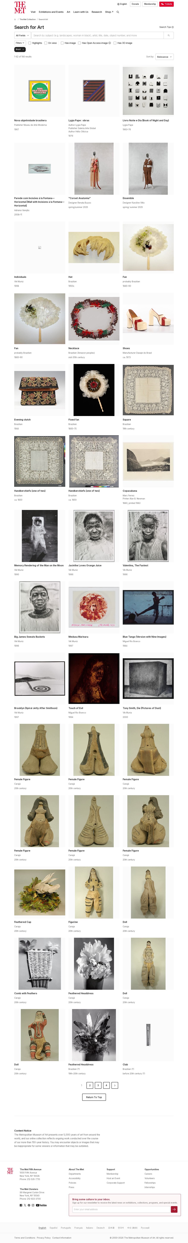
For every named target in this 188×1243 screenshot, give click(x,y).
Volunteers (150, 1178)
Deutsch (101, 1228)
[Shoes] (148, 319)
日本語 (111, 1228)
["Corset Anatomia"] (94, 169)
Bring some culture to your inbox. (91, 1199)
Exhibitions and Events (51, 12)
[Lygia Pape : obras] (94, 91)
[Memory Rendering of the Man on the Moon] (39, 536)
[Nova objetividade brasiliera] (39, 91)
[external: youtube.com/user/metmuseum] (41, 1205)
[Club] (148, 1035)
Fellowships (150, 1183)
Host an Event (113, 1178)
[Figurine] (94, 893)
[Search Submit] (169, 35)
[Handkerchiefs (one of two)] (39, 461)
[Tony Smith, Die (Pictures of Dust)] (148, 678)
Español (53, 1228)
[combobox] (98, 35)
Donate (135, 4)
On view (52, 43)
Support (111, 1169)
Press (71, 1187)
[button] (109, 43)
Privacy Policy (44, 1238)
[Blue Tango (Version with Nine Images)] (148, 607)
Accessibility (75, 1178)
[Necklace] (94, 319)
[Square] (148, 390)
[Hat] (94, 247)
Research (97, 12)
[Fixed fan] (94, 390)
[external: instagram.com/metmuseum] (33, 1205)
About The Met (76, 1169)
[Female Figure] (39, 750)
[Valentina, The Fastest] (148, 536)
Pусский (145, 1228)
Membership (150, 4)
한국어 (121, 1228)
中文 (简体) (132, 1228)
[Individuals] (39, 247)
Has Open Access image (95, 43)
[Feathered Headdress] (94, 964)
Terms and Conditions (24, 1238)
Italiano (89, 1228)
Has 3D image (124, 43)
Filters (19, 43)
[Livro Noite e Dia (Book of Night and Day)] (148, 91)
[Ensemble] (148, 169)
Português (66, 1228)
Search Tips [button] (165, 27)
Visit (33, 12)
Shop (108, 12)
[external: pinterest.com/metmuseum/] (29, 1205)
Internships (150, 1187)
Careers (148, 1174)
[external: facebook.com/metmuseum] (21, 1205)
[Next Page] (114, 1085)
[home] (15, 19)
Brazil (18, 49)
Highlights (37, 43)
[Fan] (148, 247)
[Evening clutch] (39, 390)
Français (78, 1228)
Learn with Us (80, 12)
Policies (72, 1183)
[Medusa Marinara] (94, 607)
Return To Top (94, 1097)
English (42, 1228)
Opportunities (152, 1169)
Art (68, 12)
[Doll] (148, 893)
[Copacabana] (148, 461)
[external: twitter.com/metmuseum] (25, 1205)
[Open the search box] (118, 12)
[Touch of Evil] (94, 678)
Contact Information (61, 1238)
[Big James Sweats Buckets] (39, 607)
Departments (75, 1174)
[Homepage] (20, 7)
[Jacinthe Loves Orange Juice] (94, 536)
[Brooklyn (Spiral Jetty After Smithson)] (39, 678)
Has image (70, 43)
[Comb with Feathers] (39, 964)
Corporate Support (116, 1183)
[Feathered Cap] (39, 893)
